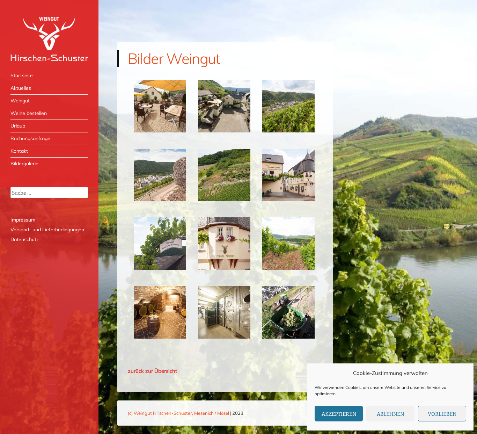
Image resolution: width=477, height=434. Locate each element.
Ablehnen (390, 413)
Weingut (20, 100)
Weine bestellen (28, 113)
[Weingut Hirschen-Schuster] (49, 39)
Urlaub (17, 126)
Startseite (21, 75)
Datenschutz (24, 239)
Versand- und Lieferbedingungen (47, 229)
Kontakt (19, 151)
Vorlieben (442, 413)
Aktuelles (20, 88)
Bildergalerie (24, 163)
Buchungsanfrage (30, 138)
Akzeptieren (339, 413)
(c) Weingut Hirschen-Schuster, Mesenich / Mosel (178, 413)
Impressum (22, 220)
